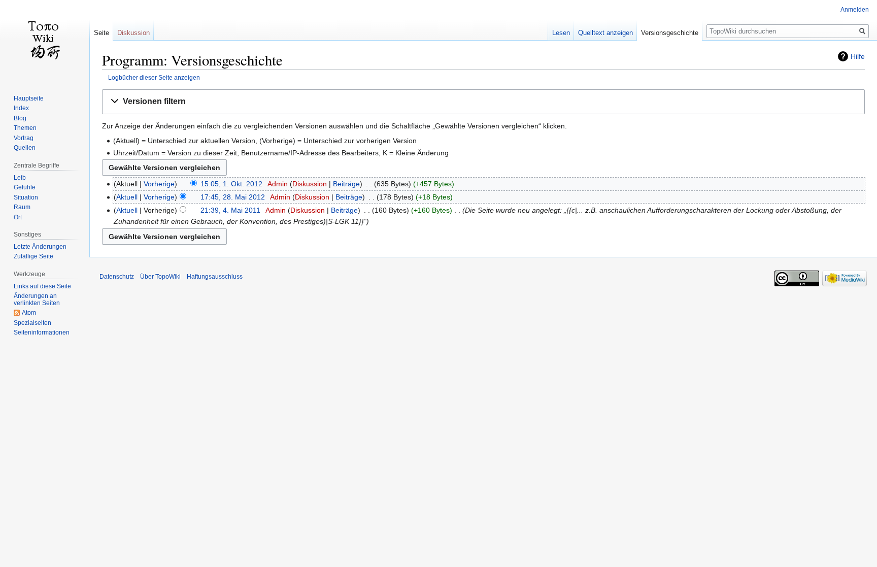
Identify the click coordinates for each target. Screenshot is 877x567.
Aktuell (127, 197)
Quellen (25, 147)
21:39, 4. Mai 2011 (230, 210)
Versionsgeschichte (669, 33)
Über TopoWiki (160, 276)
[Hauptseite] (44, 40)
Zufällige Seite (33, 256)
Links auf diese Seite (42, 286)
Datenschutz (116, 276)
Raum (22, 207)
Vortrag (23, 138)
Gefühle (25, 187)
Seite (101, 33)
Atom (29, 312)
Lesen (561, 33)
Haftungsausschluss (215, 276)
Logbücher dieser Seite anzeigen (154, 77)
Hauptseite (29, 98)
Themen (25, 127)
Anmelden (854, 9)
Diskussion (309, 184)
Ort (18, 217)
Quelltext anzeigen (605, 33)
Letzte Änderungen (40, 246)
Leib (20, 177)
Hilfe (858, 56)
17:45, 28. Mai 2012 (232, 197)
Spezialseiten (32, 322)
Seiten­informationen (42, 332)
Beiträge (346, 184)
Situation (26, 197)
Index (21, 108)
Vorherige (159, 184)
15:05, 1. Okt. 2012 (231, 184)
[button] (483, 102)
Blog (20, 118)
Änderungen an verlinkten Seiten (37, 299)
